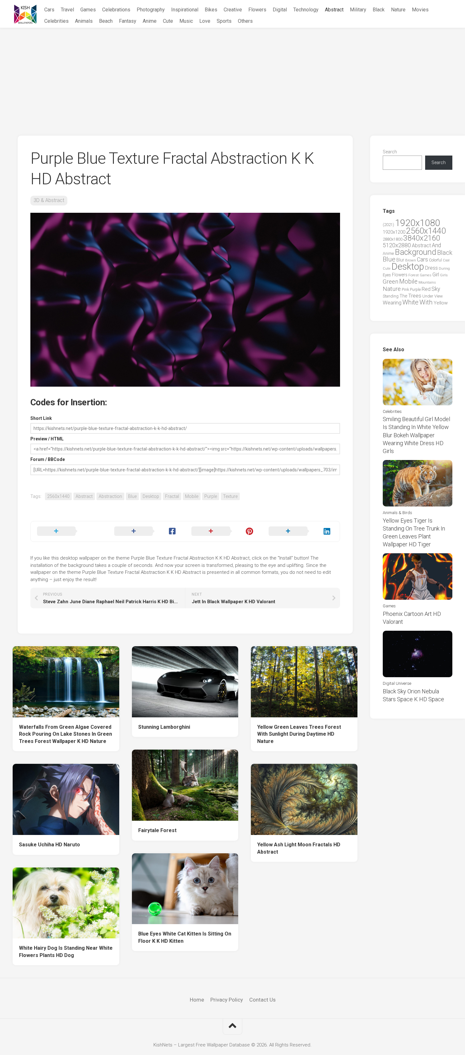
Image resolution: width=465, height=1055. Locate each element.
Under (427, 296)
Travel (67, 10)
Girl (435, 275)
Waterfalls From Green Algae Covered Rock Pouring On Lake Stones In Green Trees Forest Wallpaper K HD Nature (65, 734)
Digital (280, 10)
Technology (306, 10)
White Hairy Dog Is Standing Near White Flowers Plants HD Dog (66, 951)
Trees (414, 295)
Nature (398, 10)
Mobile (191, 496)
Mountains (427, 282)
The (403, 295)
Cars (49, 10)
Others (245, 21)
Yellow (441, 303)
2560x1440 (58, 496)
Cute (168, 21)
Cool (446, 260)
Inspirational (184, 10)
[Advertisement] (232, 75)
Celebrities (56, 21)
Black (379, 10)
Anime (150, 21)
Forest (413, 275)
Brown (410, 260)
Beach (106, 21)
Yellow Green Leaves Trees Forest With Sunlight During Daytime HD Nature (299, 734)
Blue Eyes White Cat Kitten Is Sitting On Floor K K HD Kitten (184, 937)
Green (390, 281)
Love (204, 21)
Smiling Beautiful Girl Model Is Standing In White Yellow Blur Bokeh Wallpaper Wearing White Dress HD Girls (416, 435)
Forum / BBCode (47, 459)
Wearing (392, 303)
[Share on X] (69, 531)
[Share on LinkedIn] (300, 531)
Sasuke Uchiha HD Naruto (49, 845)
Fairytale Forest (157, 830)
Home (197, 1000)
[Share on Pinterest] (223, 531)
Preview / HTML (47, 438)
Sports (224, 21)
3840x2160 (421, 238)
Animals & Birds (397, 512)
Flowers (257, 10)
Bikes (211, 10)
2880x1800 (392, 239)
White (410, 302)
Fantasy (127, 21)
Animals (84, 21)
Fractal (172, 496)
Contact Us (262, 1000)
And (436, 245)
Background (415, 252)
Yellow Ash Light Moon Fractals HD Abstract (298, 848)
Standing (391, 296)
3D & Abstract (49, 200)
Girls (444, 275)
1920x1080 (417, 223)
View (438, 296)
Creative (233, 10)
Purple (210, 496)
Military (358, 10)
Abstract (334, 10)
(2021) (388, 224)
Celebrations (116, 10)
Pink (405, 289)
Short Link (41, 418)
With (426, 302)
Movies (420, 10)
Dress (431, 268)
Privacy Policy (226, 1000)
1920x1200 (394, 232)
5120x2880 (397, 245)
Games (88, 10)
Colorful (435, 260)
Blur (400, 259)
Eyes (387, 275)
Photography (151, 10)
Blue (132, 496)
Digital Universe (397, 683)
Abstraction (110, 496)
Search (390, 151)
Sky (435, 289)
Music (186, 21)
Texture (230, 496)
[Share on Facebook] (146, 531)
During (444, 268)
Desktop (151, 496)
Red (426, 289)
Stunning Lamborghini (164, 727)
